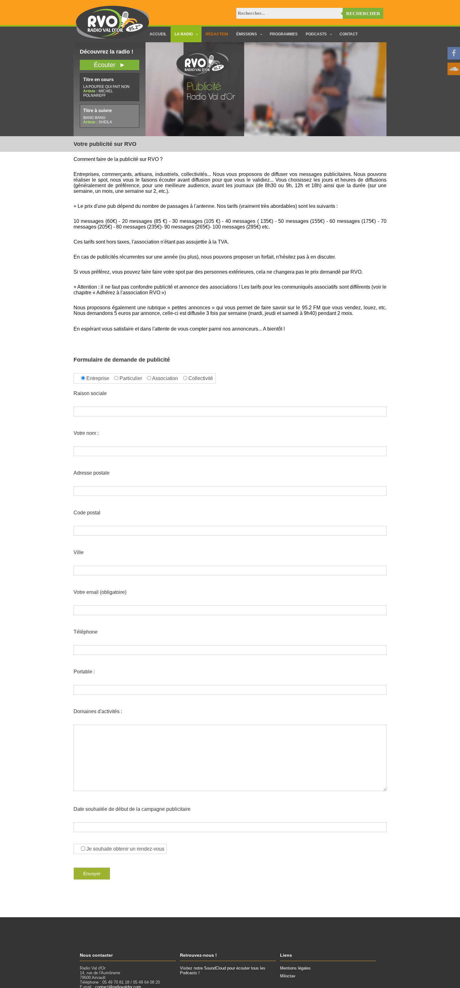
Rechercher (363, 13)
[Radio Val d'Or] (113, 37)
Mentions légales (295, 968)
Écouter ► (109, 64)
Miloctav (287, 976)
